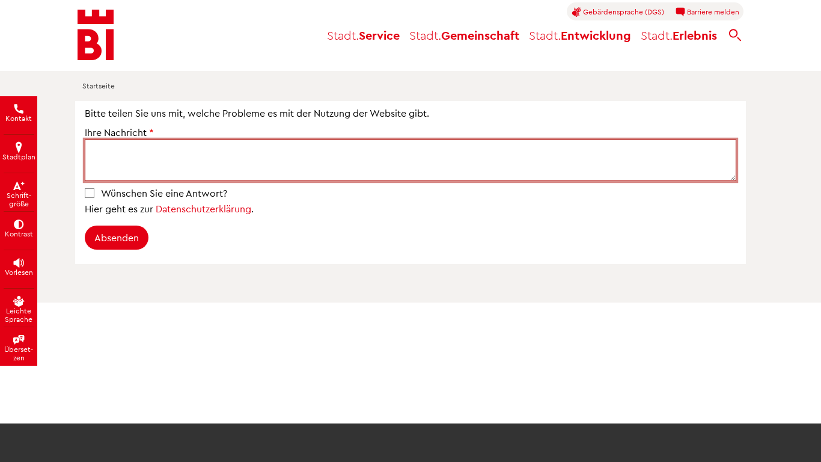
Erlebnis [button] (679, 35)
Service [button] (363, 35)
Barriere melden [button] (712, 11)
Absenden (116, 237)
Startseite (98, 85)
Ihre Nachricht (116, 132)
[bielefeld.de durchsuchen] (735, 35)
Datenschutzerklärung (203, 208)
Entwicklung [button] (580, 35)
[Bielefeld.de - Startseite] (96, 35)
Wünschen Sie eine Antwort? (164, 193)
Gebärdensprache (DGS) (622, 11)
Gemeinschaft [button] (464, 35)
